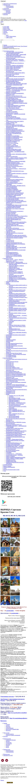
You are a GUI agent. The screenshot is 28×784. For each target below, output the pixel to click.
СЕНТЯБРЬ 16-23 (13, 280)
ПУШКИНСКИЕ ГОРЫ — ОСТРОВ (14, 446)
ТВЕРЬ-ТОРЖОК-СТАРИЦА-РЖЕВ (14, 458)
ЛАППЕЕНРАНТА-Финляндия (13, 146)
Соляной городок (10, 241)
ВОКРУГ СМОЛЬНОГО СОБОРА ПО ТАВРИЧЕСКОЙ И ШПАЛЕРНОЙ (15, 88)
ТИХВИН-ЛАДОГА (10, 460)
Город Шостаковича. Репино (12, 108)
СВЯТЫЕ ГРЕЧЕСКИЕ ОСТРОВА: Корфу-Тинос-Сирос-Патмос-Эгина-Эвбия (17, 326)
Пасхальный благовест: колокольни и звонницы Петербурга (14, 212)
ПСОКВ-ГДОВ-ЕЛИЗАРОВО (13, 444)
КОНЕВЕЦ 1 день (10, 123)
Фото (7, 35)
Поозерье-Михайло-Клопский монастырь (15, 218)
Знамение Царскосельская (12, 112)
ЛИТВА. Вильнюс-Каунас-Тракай (14, 353)
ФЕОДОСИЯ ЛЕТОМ (14, 417)
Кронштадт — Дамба (11, 144)
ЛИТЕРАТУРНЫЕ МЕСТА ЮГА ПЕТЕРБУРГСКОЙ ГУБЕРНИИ (13, 150)
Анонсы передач (10, 734)
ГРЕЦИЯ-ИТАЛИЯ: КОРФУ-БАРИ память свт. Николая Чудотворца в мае (18, 294)
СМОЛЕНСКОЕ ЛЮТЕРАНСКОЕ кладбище (16, 236)
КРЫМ (7, 394)
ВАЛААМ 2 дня (10, 362)
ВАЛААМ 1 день (10, 75)
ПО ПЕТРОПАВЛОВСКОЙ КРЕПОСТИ (15, 197)
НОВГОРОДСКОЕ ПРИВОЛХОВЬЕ (14, 179)
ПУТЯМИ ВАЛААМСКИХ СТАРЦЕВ (15, 445)
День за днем (6, 732)
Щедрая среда (6, 754)
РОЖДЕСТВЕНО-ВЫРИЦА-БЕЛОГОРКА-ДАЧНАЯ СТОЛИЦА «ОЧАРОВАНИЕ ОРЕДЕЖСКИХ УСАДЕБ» (16, 223)
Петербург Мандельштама (12, 214)
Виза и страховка (7, 466)
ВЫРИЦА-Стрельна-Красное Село (14, 95)
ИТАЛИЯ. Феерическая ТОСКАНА (14, 345)
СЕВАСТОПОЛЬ (13, 409)
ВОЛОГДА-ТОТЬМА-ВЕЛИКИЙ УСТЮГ (16, 375)
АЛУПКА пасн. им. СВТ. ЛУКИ (16, 395)
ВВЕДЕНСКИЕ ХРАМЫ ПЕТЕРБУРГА (15, 78)
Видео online (6, 27)
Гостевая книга (6, 13)
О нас (4, 33)
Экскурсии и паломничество (10, 3)
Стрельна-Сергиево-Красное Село (14, 242)
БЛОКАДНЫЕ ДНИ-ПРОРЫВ (13, 68)
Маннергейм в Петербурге (12, 165)
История (8, 744)
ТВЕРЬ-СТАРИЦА (10, 456)
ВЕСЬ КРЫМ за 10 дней (14, 398)
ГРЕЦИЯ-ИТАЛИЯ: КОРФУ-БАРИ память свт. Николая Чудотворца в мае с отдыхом (18, 297)
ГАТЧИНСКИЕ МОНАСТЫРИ (13, 106)
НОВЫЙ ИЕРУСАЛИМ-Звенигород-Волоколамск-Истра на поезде (14, 429)
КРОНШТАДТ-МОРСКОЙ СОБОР (14, 137)
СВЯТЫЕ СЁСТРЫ (10, 231)
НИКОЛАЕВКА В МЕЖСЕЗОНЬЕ (17, 399)
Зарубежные (4, 699)
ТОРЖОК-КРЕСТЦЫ (11, 461)
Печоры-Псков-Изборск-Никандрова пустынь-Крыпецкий (14, 448)
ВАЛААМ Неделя (10, 366)
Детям (7, 746)
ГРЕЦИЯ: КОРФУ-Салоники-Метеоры (18, 309)
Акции (4, 468)
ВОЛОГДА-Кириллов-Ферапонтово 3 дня (15, 373)
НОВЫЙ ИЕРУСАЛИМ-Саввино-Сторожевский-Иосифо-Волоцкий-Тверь (15, 436)
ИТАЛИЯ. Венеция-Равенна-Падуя (14, 343)
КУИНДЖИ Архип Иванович (13, 140)
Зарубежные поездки (8, 258)
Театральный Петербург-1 (12, 252)
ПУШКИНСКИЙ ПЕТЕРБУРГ (13, 207)
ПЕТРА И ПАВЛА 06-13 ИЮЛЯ (16, 275)
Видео (7, 747)
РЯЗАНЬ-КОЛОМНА (11, 451)
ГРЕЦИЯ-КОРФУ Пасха (14, 328)
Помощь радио (6, 4)
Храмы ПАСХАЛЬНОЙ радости (13, 254)
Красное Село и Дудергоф (12, 143)
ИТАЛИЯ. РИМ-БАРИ (11, 344)
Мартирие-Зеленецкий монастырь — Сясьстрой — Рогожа (14, 167)
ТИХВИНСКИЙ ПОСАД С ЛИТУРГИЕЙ (16, 247)
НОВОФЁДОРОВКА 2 (14, 401)
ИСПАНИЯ (9, 336)
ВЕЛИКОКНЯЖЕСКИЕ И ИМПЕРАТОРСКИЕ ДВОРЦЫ (13, 82)
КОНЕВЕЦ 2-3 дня (10, 392)
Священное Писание (11, 740)
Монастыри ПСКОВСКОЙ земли (14, 424)
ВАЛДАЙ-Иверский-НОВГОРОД (14, 372)
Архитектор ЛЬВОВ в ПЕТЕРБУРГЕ (14, 65)
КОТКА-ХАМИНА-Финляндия (13, 132)
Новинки (8, 10)
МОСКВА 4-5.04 (10, 421)
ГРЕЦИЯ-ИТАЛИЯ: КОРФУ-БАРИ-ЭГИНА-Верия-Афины (17, 300)
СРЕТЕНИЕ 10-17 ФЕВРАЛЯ (16, 271)
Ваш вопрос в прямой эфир (12, 729)
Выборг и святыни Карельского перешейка (16, 382)
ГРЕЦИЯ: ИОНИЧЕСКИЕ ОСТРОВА (18, 308)
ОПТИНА (8, 438)
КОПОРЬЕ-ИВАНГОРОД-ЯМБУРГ (14, 129)
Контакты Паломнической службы (11, 469)
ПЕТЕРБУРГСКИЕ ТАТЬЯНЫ (13, 191)
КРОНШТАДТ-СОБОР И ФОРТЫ (14, 139)
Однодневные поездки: (7, 696)
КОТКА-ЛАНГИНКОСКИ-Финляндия (15, 131)
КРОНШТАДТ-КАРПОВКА (12, 135)
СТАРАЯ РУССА (10, 240)
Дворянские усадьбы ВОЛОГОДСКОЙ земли (16, 385)
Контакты (5, 14)
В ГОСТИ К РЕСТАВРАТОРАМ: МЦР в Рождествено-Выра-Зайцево (15, 73)
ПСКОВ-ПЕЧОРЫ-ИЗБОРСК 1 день (14, 200)
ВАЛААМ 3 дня (10, 364)
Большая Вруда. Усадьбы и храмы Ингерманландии (14, 71)
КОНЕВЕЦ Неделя (10, 393)
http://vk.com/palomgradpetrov (18, 718)
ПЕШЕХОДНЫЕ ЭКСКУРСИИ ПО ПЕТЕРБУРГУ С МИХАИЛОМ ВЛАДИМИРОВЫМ (14, 195)
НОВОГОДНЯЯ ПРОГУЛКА (13, 180)
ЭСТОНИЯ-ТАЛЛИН (11, 356)
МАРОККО (8, 337)
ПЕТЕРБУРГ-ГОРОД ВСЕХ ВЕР (13, 190)
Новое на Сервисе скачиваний (13, 735)
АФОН (7, 282)
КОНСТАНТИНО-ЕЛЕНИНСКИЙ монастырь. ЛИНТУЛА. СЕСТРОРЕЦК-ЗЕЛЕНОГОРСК (15, 126)
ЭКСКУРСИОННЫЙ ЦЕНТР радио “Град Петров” (15, 46)
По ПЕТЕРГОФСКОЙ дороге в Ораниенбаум (16, 216)
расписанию (10, 610)
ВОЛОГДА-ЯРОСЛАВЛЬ (12, 378)
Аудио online (6, 26)
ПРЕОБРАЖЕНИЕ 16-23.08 (15, 276)
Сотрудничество (10, 7)
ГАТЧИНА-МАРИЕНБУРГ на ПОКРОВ (15, 105)
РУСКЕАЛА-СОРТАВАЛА (12, 228)
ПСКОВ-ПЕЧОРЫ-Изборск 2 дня (14, 443)
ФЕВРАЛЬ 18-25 (12, 270)
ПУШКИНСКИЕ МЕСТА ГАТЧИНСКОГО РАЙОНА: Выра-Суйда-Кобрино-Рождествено (16, 202)
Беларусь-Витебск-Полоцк (12, 361)
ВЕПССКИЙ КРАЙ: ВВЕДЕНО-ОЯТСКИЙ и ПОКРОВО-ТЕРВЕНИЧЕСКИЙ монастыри (16, 85)
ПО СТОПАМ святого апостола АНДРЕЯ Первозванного (16, 405)
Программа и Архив (8, 30)
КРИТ (10, 324)
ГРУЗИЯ (8, 342)
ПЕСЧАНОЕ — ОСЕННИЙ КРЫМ (17, 402)
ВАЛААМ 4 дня (10, 365)
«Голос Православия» (11, 36)
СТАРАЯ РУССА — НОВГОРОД (14, 453)
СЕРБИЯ (8, 338)
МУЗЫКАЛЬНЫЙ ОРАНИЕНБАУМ (14, 163)
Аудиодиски (6, 8)
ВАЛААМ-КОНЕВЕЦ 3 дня (12, 371)
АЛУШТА (11, 396)
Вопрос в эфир (6, 29)
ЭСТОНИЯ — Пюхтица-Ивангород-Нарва (16, 354)
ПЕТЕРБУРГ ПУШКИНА (12, 189)
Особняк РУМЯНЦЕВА (11, 188)
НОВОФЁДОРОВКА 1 (14, 400)
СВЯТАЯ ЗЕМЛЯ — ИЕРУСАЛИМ (14, 262)
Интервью (8, 12)
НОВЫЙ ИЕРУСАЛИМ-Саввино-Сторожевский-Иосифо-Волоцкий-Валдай (16, 434)
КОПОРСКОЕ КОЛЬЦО (12, 128)
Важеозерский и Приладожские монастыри (16, 97)
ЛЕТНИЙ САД (9, 148)
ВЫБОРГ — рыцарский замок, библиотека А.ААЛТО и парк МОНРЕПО (16, 90)
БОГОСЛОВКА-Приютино (12, 69)
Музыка (8, 741)
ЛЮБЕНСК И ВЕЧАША (12, 156)
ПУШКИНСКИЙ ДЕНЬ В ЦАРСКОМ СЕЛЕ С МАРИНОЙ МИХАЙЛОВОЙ (16, 205)
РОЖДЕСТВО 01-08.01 (14, 268)
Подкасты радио (7, 9)
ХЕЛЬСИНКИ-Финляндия (12, 253)
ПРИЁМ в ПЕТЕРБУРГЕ (9, 467)
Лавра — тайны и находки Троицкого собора (16, 157)
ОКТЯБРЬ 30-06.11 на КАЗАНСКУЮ (17, 279)
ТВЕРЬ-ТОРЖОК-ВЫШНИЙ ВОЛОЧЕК (15, 457)
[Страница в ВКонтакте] (2, 760)
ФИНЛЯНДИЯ (9, 347)
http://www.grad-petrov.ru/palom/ (17, 712)
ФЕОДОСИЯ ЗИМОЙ (14, 416)
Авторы (5, 31)
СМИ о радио (9, 37)
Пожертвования (9, 6)
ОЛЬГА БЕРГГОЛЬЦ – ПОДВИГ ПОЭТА (15, 185)
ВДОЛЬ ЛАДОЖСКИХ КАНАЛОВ (14, 80)
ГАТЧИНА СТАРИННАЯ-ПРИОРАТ (14, 101)
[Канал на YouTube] (6, 760)
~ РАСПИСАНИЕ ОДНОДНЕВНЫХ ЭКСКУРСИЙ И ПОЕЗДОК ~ (14, 53)
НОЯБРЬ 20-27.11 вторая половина (17, 277)
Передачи (5, 32)
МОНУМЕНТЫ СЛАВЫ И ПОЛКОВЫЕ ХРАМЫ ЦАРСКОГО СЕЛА (15, 162)
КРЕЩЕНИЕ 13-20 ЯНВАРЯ (15, 269)
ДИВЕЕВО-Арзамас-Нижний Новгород (15, 384)
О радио (8, 724)
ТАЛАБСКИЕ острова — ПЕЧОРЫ (14, 455)
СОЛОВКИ (8, 452)
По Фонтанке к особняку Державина (14, 217)
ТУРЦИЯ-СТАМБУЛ (11, 339)
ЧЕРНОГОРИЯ (9, 341)
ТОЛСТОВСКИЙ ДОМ (11, 248)
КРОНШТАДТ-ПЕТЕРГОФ (12, 138)
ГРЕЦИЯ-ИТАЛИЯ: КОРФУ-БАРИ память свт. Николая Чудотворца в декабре (17, 291)
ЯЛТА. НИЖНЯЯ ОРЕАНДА (16, 410)
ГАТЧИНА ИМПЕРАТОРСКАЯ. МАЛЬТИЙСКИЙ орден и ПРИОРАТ (15, 100)
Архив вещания (9, 728)
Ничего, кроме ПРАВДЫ (12, 182)
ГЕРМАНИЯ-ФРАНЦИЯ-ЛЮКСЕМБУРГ (16, 334)
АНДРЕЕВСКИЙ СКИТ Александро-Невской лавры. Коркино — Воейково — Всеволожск (15, 60)
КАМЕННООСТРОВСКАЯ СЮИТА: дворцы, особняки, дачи (15, 122)
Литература (8, 742)
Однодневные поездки (8, 47)
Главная (5, 45)
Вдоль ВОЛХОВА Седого (12, 98)
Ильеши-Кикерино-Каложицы (13, 117)
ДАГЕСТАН (9, 383)
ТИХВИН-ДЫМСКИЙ (11, 246)
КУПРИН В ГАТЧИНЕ (11, 142)
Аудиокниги (9, 743)
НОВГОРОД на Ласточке (12, 176)
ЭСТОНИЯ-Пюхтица (11, 355)
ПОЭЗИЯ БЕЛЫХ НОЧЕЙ (12, 199)
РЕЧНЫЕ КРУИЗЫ (7, 464)
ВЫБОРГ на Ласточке (11, 92)
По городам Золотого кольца (12, 450)
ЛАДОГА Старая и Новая (12, 145)
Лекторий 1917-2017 (8, 755)
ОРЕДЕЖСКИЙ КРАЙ (11, 186)
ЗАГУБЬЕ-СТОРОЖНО (11, 111)
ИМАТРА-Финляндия (11, 116)
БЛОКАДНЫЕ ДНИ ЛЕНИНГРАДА (14, 66)
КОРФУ (10, 322)
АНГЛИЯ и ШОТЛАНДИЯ (12, 281)
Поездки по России (7, 358)
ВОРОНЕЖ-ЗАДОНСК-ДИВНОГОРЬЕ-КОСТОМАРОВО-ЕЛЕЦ (15, 380)
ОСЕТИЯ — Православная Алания (14, 439)
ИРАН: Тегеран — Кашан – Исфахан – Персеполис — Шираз (15, 260)
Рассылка (5, 736)
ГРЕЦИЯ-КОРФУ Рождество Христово (18, 302)
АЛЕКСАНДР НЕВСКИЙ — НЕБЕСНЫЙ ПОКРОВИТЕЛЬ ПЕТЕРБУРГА (16, 55)
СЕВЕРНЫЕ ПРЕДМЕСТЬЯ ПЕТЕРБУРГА (16, 235)
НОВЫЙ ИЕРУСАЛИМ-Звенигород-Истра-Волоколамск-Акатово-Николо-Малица (16, 431)
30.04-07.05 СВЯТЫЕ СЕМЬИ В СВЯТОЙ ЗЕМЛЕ (16, 266)
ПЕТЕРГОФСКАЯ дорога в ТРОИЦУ (15, 193)
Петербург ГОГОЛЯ (10, 213)
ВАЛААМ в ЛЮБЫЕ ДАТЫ (12, 367)
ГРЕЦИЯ (8, 284)
